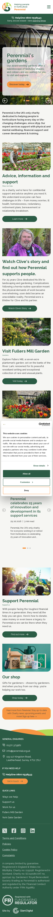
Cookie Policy (9, 849)
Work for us (8, 807)
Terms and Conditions (14, 838)
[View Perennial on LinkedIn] (32, 830)
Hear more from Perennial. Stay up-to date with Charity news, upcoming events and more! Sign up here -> (26, 713)
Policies (6, 844)
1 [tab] (24, 100)
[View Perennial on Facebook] (14, 830)
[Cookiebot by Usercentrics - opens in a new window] (39, 424)
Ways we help (10, 796)
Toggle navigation (49, 6)
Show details (39, 465)
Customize (25, 482)
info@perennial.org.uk (18, 751)
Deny (26, 490)
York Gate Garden (12, 817)
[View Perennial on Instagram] (23, 830)
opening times (39, 21)
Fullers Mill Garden (12, 812)
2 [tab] (27, 100)
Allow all (26, 474)
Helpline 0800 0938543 (28, 17)
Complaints (8, 855)
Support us (8, 802)
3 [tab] (30, 548)
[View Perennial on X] (4, 830)
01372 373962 (13, 745)
